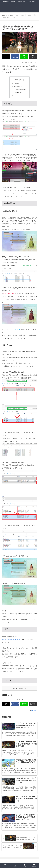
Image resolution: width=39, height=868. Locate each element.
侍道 (10, 695)
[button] (33, 56)
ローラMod (18, 92)
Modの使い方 (18, 86)
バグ (15, 95)
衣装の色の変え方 (20, 89)
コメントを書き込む (19, 688)
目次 (16, 79)
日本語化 (16, 84)
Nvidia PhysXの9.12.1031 (11, 639)
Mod (5, 695)
